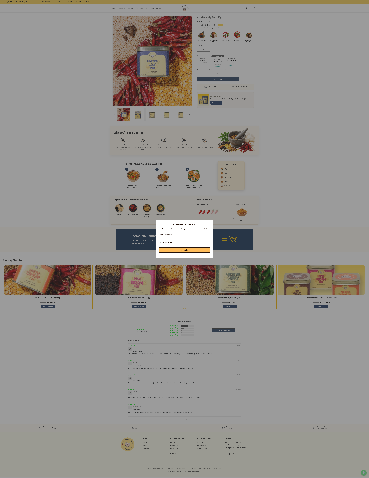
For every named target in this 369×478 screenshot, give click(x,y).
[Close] (211, 222)
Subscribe (184, 250)
